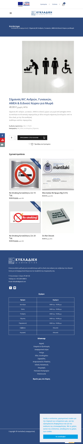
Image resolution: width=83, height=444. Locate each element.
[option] (48, 67)
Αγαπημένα (43, 4)
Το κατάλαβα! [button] (61, 436)
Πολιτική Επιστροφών (41, 371)
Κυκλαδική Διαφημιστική (19, 28)
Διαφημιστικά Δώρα (41, 349)
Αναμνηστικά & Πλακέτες (41, 362)
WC (19, 128)
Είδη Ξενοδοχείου (26, 128)
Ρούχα (41, 352)
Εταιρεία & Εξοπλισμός (42, 346)
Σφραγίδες (41, 359)
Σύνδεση (54, 4)
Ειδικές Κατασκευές (41, 365)
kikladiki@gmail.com (19, 281)
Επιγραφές (41, 368)
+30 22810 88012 (21, 279)
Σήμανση (36, 128)
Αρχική (41, 343)
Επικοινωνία (41, 374)
